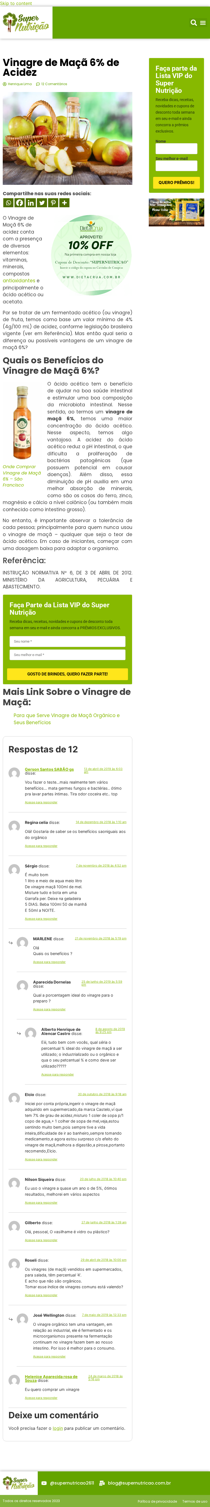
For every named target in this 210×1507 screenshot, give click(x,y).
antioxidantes (19, 280)
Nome (161, 141)
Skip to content (16, 3)
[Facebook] (19, 202)
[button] (193, 22)
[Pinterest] (53, 202)
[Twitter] (42, 202)
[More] (64, 202)
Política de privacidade (157, 1501)
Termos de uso (194, 1501)
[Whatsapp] (8, 202)
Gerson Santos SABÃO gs (49, 769)
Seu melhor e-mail (172, 158)
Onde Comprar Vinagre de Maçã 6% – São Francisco (22, 476)
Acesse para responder (41, 802)
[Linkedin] (31, 202)
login (58, 1428)
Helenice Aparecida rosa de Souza (51, 1378)
